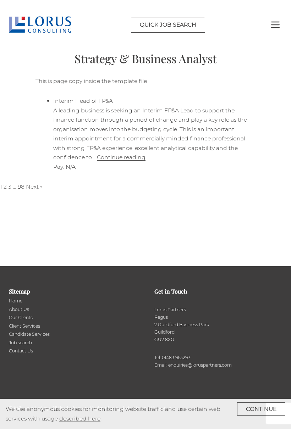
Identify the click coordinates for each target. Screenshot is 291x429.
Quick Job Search (168, 24)
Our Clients (21, 317)
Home (15, 300)
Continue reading (121, 157)
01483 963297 (176, 357)
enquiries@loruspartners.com (200, 365)
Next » (34, 186)
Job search (20, 342)
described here (79, 418)
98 (21, 186)
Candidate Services (29, 334)
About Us (19, 309)
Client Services (24, 326)
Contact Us (21, 350)
